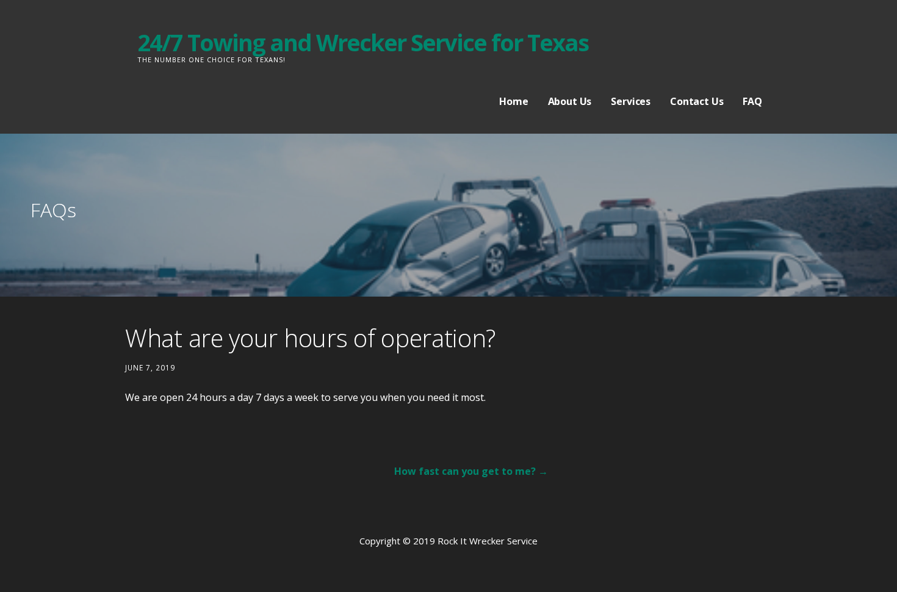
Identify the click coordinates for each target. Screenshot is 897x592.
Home (513, 101)
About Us (570, 101)
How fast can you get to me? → (471, 471)
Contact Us (696, 101)
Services (630, 101)
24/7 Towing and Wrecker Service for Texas (362, 42)
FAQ (752, 101)
